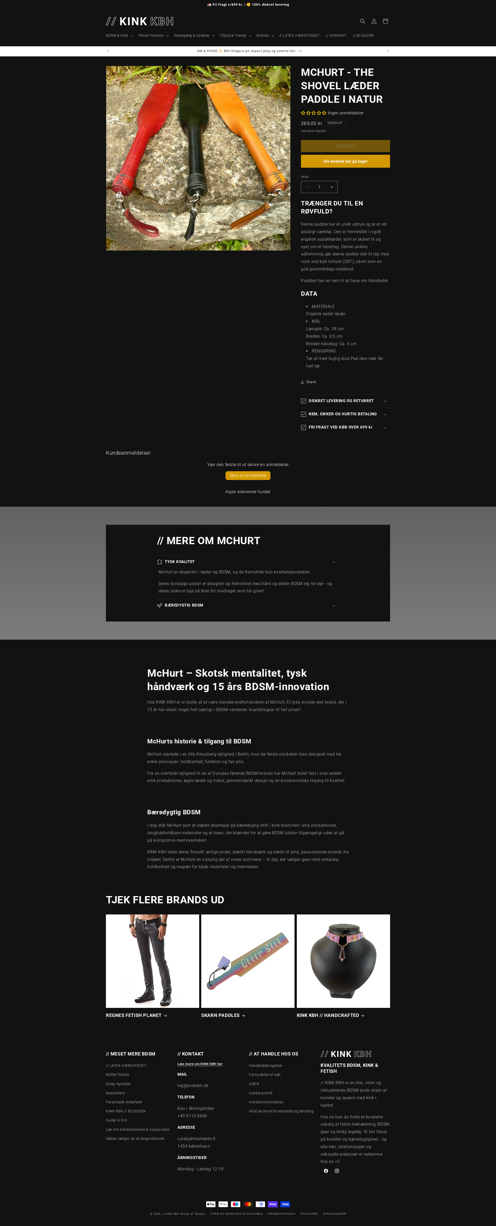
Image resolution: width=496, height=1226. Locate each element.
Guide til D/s (116, 1120)
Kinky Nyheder (118, 1084)
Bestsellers (115, 1093)
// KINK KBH (171, 1214)
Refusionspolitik (334, 1213)
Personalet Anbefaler (124, 1102)
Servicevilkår (309, 1213)
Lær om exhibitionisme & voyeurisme (137, 1129)
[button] (119, 35)
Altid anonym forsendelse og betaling (281, 1111)
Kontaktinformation (266, 1102)
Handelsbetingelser (266, 1065)
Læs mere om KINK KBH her (200, 1064)
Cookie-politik (261, 1093)
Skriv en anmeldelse (248, 475)
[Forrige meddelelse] (107, 51)
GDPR (254, 1084)
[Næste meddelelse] (388, 51)
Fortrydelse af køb (265, 1075)
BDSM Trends (117, 1075)
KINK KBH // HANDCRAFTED (328, 1015)
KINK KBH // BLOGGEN (125, 1111)
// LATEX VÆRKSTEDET (126, 1065)
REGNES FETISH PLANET (134, 1015)
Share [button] (311, 382)
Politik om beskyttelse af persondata (236, 1213)
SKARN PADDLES (220, 1015)
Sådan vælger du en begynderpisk (135, 1138)
